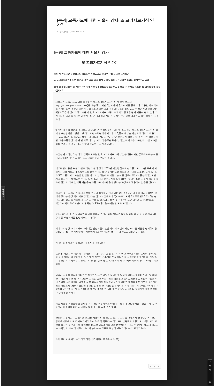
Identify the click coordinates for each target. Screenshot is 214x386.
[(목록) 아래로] (210, 378)
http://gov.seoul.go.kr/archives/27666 (71, 105)
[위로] (210, 374)
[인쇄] (210, 382)
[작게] (210, 370)
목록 (3, 193)
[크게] (210, 366)
